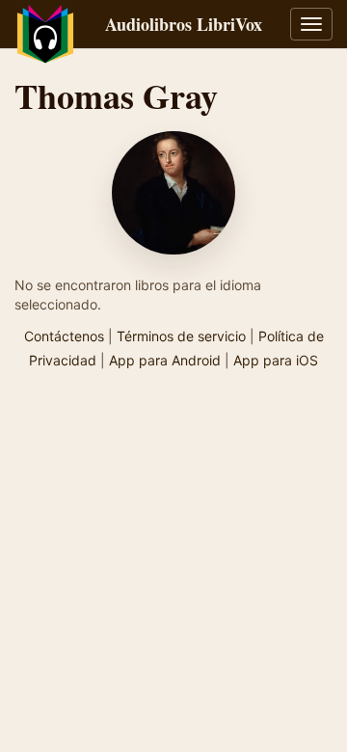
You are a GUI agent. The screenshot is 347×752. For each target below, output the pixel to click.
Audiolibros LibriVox (183, 24)
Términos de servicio (181, 336)
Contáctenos (64, 336)
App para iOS (275, 360)
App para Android (165, 360)
